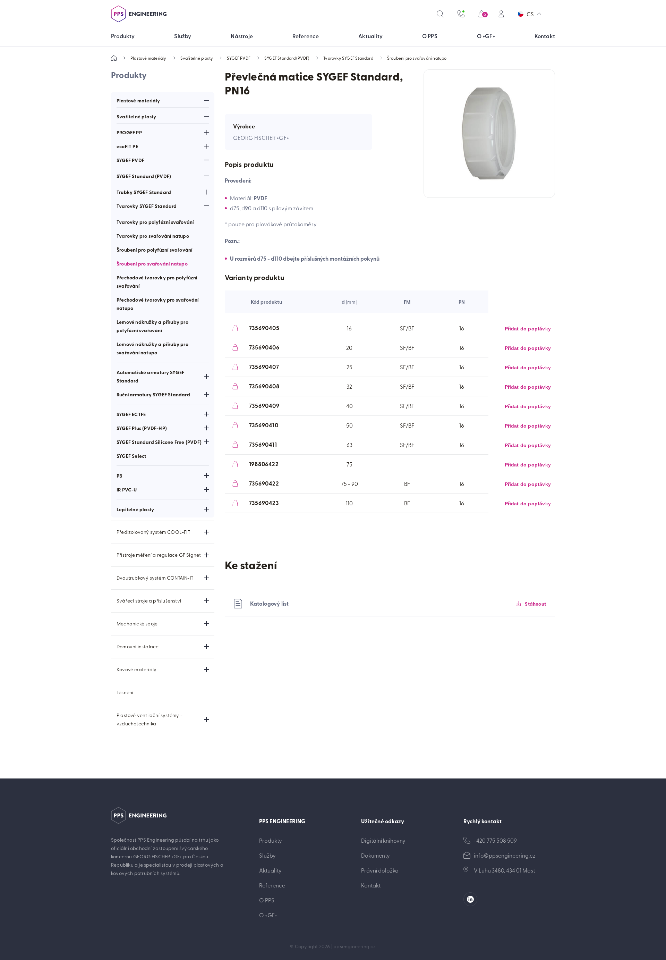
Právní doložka (380, 870)
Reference (272, 885)
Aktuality (270, 870)
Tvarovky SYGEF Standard (348, 58)
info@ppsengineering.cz (505, 855)
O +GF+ (268, 915)
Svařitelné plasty (196, 58)
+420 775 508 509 (495, 840)
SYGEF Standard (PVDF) (286, 58)
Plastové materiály (148, 58)
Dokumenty (375, 855)
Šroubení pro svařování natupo (417, 58)
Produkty (270, 840)
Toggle (206, 100)
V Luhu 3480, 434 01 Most (504, 870)
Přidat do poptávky (528, 328)
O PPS (266, 900)
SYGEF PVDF (238, 58)
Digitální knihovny (383, 840)
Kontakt (371, 885)
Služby (267, 855)
